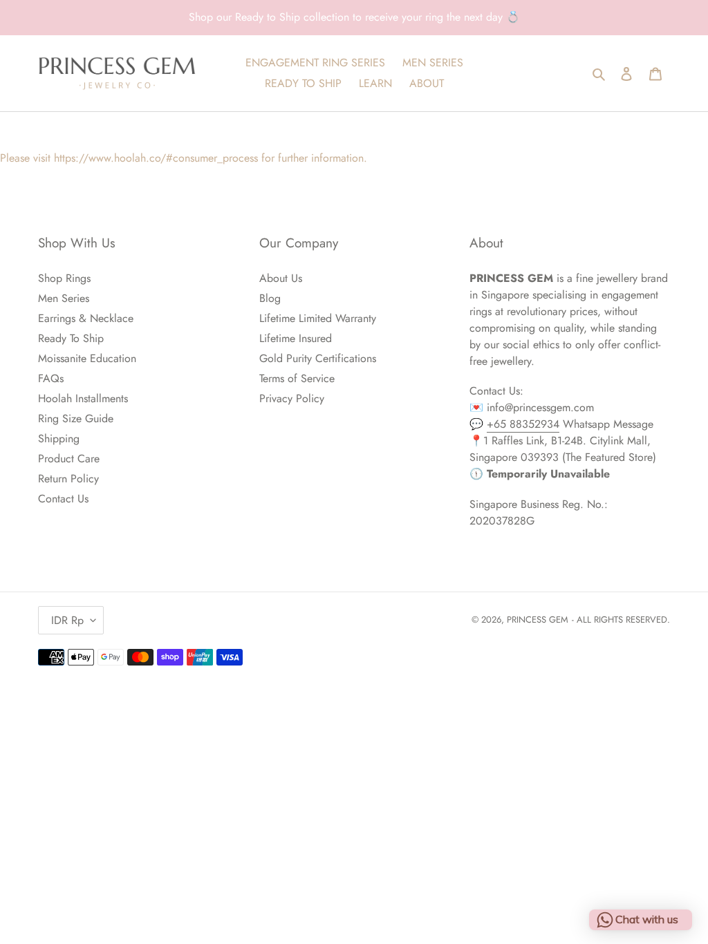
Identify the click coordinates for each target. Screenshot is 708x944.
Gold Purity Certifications (317, 358)
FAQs (51, 378)
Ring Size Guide (75, 418)
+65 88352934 (523, 424)
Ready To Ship (71, 338)
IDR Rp (67, 620)
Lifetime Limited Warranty (317, 318)
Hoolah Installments (83, 398)
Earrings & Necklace (85, 318)
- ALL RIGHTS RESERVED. (621, 619)
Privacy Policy (291, 398)
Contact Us (63, 499)
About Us (280, 278)
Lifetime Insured (295, 338)
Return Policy (68, 479)
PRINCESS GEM (537, 619)
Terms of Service (297, 378)
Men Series (63, 298)
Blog (270, 298)
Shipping (59, 438)
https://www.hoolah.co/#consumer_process (156, 158)
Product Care (69, 458)
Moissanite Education (87, 358)
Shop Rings (64, 278)
